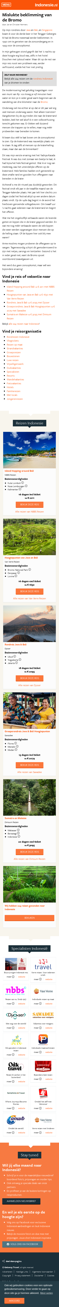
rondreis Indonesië (43, 78)
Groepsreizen (14, 352)
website (21, 976)
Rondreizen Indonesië (18, 337)
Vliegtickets (13, 340)
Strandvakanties (15, 348)
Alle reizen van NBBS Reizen (29, 511)
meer (9, 976)
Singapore (47, 30)
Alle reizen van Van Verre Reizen (29, 598)
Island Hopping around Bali (19, 471)
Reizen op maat (15, 344)
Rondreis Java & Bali (15, 644)
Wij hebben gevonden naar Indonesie (25, 907)
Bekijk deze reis (29, 504)
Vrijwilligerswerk (15, 364)
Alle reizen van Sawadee (29, 772)
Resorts (11, 375)
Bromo (44, 102)
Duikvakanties (14, 368)
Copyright (6, 1275)
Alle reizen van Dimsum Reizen (29, 858)
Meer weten (46, 1293)
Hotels (10, 387)
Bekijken (30, 918)
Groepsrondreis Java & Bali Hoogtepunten (27, 731)
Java (28, 30)
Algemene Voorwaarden (42, 1271)
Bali (36, 30)
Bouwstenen (13, 356)
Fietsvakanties (14, 383)
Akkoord (14, 1300)
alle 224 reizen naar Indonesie (24, 324)
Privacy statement (22, 1275)
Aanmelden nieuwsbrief (21, 1201)
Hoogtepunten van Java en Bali (21, 557)
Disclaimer (38, 1275)
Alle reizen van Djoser (29, 685)
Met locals (12, 395)
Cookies (50, 1275)
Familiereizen (13, 391)
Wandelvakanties (15, 379)
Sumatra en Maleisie (15, 818)
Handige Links (22, 1271)
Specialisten (13, 371)
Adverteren (7, 1271)
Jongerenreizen (15, 399)
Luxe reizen (13, 360)
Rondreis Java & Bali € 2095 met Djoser (28, 302)
